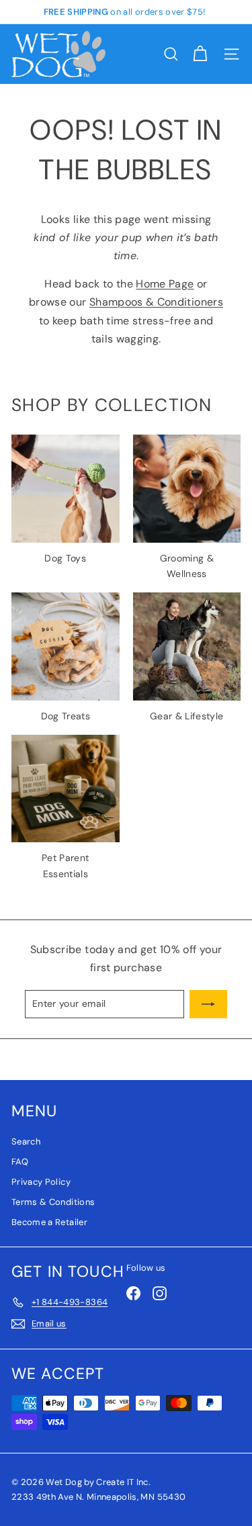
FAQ (19, 1161)
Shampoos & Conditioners (156, 302)
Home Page (165, 284)
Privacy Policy (41, 1181)
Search (25, 1141)
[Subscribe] (208, 1004)
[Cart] (200, 54)
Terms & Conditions (53, 1202)
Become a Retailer (49, 1222)
